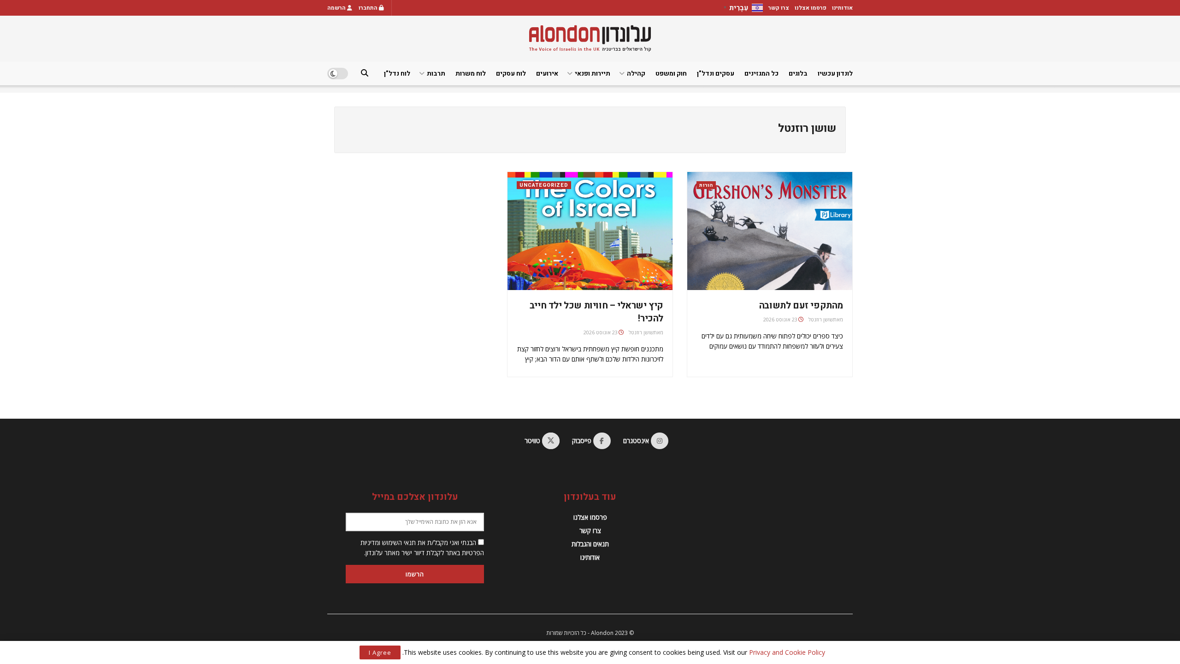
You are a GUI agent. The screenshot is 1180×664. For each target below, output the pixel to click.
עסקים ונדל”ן (715, 73)
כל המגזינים (761, 73)
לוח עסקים (511, 73)
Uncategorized (543, 185)
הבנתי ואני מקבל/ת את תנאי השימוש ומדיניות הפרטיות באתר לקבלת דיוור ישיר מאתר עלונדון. (422, 547)
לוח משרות (470, 73)
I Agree (380, 652)
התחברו (369, 8)
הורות (706, 185)
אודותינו (842, 8)
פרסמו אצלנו (810, 8)
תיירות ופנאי (592, 73)
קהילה (636, 73)
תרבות (436, 73)
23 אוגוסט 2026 (780, 319)
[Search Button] (364, 73)
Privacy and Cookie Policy (787, 652)
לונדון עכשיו (835, 73)
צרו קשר (778, 8)
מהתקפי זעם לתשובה (801, 305)
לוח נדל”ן (397, 73)
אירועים (547, 73)
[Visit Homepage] (590, 38)
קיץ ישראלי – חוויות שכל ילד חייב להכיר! (596, 312)
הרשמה (337, 8)
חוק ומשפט (671, 73)
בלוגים (798, 73)
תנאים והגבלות (590, 544)
